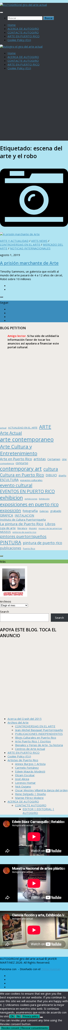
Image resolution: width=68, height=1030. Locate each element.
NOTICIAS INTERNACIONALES (30, 248)
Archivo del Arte (18, 722)
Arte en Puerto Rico (16, 459)
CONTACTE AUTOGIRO (23, 32)
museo (33, 528)
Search (4, 611)
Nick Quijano (23, 786)
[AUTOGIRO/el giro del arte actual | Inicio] (23, 5)
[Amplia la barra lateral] (1, 297)
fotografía (30, 511)
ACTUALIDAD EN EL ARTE (22, 427)
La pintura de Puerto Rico (21, 523)
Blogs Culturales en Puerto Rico (35, 737)
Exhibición (44, 498)
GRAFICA (6, 515)
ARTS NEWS (39, 241)
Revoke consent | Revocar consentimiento (25, 1028)
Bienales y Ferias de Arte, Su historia (39, 745)
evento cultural (16, 485)
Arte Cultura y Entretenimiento (18, 450)
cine (64, 459)
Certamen (53, 459)
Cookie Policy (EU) (19, 40)
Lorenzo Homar (25, 783)
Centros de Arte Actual (30, 749)
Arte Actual (11, 433)
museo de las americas (50, 528)
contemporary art (21, 468)
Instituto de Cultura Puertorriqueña (23, 519)
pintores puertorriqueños (23, 536)
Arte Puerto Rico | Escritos (33, 741)
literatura (22, 528)
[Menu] (1, 12)
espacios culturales (31, 480)
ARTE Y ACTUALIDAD (14, 241)
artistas (40, 459)
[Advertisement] (34, 107)
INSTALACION (24, 515)
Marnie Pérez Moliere (29, 798)
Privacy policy (30, 1016)
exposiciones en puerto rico (29, 504)
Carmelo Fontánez (27, 767)
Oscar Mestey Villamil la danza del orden (41, 790)
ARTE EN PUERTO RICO (23, 36)
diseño (62, 475)
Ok (12, 1016)
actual (3, 427)
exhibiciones (31, 498)
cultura (50, 469)
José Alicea (22, 779)
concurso (22, 463)
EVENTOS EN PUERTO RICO (27, 491)
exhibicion (11, 497)
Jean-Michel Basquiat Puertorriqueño (39, 730)
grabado (55, 511)
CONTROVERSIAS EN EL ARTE (20, 244)
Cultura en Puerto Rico (22, 475)
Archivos (5, 601)
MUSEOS (5, 532)
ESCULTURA (9, 480)
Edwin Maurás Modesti (30, 771)
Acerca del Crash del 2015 (25, 719)
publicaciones (10, 548)
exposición (10, 510)
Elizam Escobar (25, 775)
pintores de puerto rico (24, 532)
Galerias (44, 511)
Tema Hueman (50, 969)
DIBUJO (51, 475)
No (18, 1016)
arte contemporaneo (27, 439)
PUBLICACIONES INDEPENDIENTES (39, 734)
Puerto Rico (29, 548)
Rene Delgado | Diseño (30, 794)
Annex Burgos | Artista (30, 764)
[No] (41, 1017)
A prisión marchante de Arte (29, 263)
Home (12, 25)
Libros (50, 524)
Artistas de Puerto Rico (23, 760)
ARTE (45, 426)
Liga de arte (8, 528)
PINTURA (10, 542)
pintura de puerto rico (42, 542)
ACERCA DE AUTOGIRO (23, 28)
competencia (7, 463)
